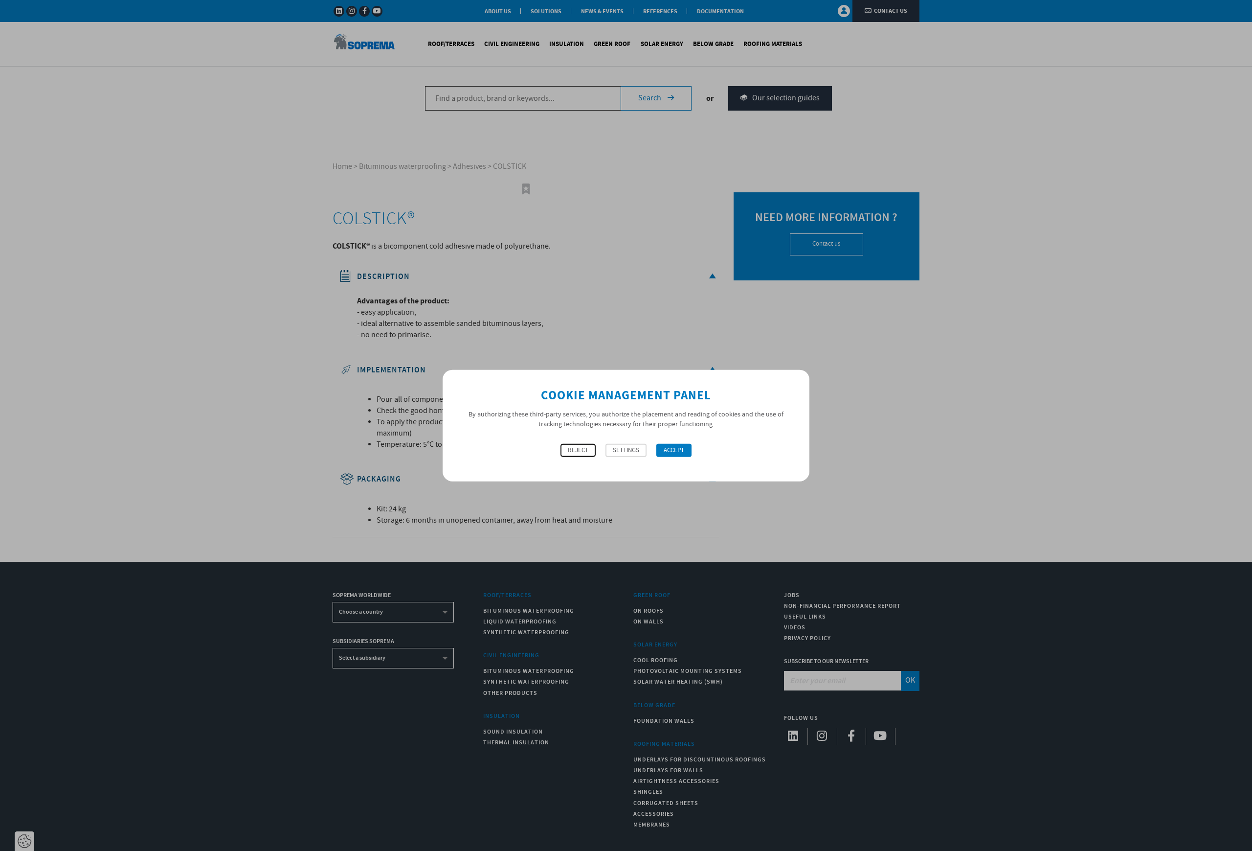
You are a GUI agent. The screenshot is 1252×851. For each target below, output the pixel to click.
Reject (578, 450)
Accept (674, 450)
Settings (626, 450)
